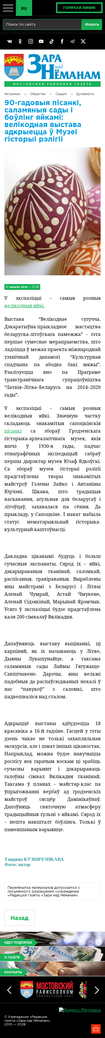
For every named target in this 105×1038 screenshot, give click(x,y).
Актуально (12, 94)
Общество (38, 94)
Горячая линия (79, 8)
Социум (60, 94)
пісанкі (13, 431)
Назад (19, 917)
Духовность (85, 94)
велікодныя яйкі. (24, 305)
